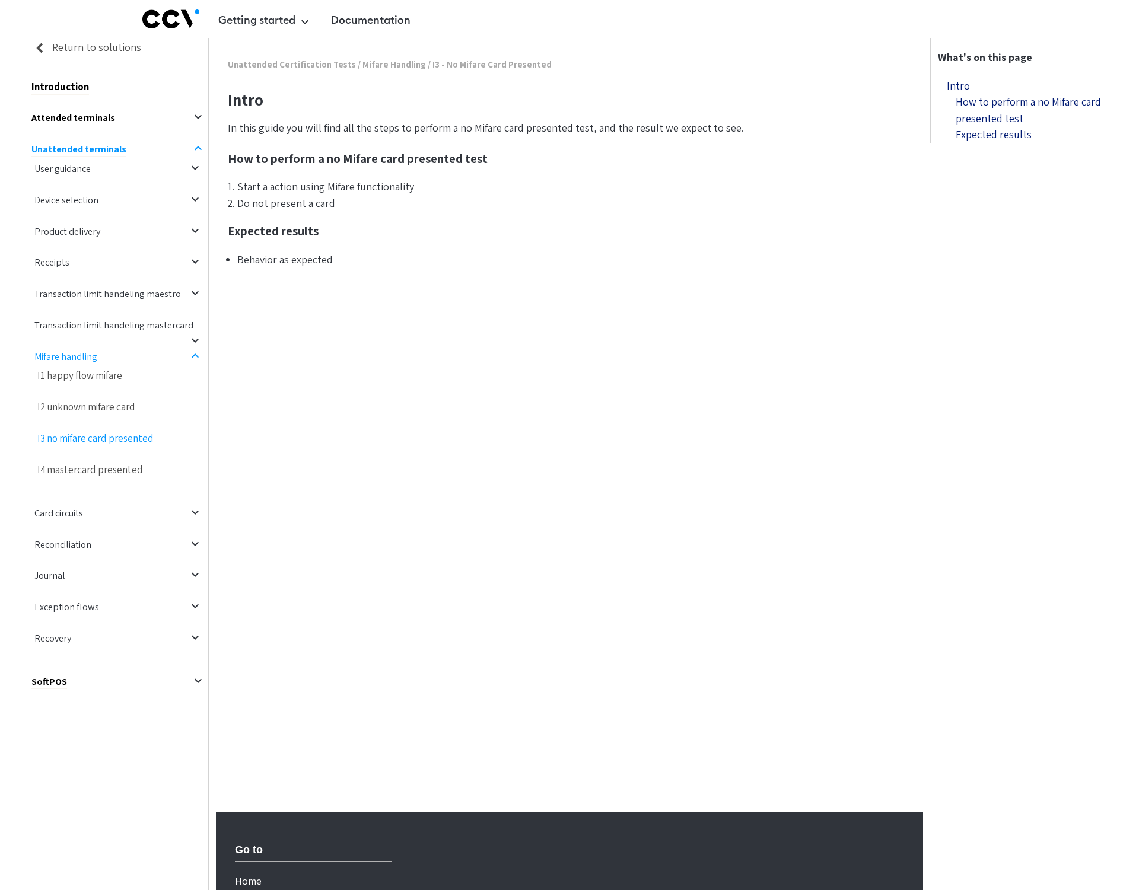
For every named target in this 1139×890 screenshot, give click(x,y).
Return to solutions (95, 47)
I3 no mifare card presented (95, 438)
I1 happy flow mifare (79, 375)
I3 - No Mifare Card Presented (492, 65)
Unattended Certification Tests (292, 65)
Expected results (994, 134)
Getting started (265, 22)
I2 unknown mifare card (86, 407)
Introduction (60, 86)
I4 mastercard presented (90, 469)
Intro (958, 86)
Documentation (371, 20)
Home (248, 881)
